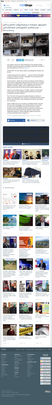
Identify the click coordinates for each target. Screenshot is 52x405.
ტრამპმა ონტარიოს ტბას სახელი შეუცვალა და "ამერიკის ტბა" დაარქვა (42, 312)
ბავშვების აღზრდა (30, 358)
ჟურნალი (16, 9)
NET (21, 9)
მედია (2, 376)
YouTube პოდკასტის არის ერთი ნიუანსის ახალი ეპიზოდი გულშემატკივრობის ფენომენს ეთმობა (12, 175)
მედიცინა (29, 357)
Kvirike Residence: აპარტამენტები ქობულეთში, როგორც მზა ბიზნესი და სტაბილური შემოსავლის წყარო (42, 246)
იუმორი (28, 370)
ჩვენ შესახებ (18, 349)
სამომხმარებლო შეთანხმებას (23, 394)
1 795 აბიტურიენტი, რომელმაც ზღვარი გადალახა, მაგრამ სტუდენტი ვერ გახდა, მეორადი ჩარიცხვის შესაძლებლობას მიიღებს (42, 268)
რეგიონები (3, 371)
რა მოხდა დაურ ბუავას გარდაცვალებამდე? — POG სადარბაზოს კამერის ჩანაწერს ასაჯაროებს (10, 290)
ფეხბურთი (16, 374)
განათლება (3, 367)
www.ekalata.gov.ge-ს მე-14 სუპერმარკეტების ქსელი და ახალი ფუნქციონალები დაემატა (10, 202)
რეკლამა (23, 349)
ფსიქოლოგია (29, 355)
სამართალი (3, 373)
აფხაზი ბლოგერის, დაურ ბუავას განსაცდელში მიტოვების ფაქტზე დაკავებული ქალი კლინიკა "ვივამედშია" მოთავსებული (31, 157)
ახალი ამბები (7, 1)
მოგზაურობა (29, 364)
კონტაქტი (49, 349)
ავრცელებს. (26, 67)
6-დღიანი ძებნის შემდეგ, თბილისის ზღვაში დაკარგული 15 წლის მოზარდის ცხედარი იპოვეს (10, 334)
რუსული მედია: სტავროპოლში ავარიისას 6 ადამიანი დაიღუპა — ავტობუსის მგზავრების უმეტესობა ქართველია (26, 268)
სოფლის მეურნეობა (18, 360)
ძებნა (26, 1)
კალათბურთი (16, 376)
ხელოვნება (16, 369)
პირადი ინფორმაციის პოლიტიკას (7, 395)
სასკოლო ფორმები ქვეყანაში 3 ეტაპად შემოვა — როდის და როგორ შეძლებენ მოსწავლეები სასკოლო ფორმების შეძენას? (31, 175)
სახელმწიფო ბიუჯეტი (18, 358)
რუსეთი (20, 115)
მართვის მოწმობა (20, 1)
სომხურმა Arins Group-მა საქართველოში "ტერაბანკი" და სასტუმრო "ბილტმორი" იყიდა (42, 290)
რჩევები (28, 376)
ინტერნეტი (16, 364)
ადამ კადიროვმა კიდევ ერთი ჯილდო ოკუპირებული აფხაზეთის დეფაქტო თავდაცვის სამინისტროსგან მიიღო (10, 312)
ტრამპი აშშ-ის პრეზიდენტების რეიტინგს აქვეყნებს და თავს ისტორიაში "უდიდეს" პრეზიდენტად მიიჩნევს (26, 290)
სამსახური (29, 371)
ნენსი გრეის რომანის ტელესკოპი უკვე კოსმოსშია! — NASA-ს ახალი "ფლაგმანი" (26, 202)
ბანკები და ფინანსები (18, 355)
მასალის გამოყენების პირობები (40, 349)
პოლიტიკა (42, 12)
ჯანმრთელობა (31, 354)
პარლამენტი (3, 355)
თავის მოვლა (29, 360)
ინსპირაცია (29, 374)
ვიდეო (26, 9)
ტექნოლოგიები (17, 363)
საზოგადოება (4, 364)
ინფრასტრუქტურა (4, 374)
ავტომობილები (30, 366)
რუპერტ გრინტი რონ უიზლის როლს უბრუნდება (42, 224)
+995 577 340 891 (14, 392)
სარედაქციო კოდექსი (30, 349)
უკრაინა (15, 115)
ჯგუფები (7, 5)
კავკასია (2, 360)
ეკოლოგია (3, 366)
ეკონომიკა (15, 22)
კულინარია (29, 367)
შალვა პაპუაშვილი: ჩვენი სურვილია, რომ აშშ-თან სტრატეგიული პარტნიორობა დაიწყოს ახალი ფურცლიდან (12, 157)
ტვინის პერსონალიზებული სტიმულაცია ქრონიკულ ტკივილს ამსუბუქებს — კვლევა (26, 224)
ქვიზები (37, 9)
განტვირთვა (13, 1)
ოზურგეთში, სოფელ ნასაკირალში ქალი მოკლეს (26, 334)
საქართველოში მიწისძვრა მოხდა (42, 334)
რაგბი (15, 375)
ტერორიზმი (3, 357)
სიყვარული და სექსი (31, 373)
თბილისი (3, 370)
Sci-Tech (16, 362)
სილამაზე (29, 363)
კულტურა (16, 368)
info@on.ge (8, 392)
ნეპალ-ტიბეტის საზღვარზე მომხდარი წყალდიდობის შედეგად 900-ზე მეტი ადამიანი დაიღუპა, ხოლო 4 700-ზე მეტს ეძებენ (42, 202)
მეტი (47, 12)
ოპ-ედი (31, 9)
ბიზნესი (15, 357)
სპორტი (16, 372)
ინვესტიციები (8, 7)
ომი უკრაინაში (38, 115)
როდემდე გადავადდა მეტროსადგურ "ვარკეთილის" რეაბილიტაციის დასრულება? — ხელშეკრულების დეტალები (26, 312)
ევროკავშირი (26, 115)
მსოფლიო (3, 358)
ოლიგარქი (32, 115)
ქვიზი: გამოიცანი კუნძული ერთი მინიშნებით (10, 224)
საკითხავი (43, 9)
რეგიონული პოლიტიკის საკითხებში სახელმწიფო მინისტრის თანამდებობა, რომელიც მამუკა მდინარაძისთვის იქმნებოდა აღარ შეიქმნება (10, 246)
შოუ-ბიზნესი (16, 370)
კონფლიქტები (4, 361)
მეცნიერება (16, 366)
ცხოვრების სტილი (31, 362)
